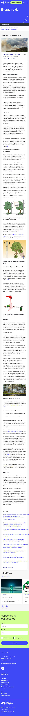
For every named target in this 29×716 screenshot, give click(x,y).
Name (3, 623)
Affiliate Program (5, 695)
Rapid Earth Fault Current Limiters (15, 431)
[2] (7, 146)
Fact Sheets (4, 689)
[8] (4, 406)
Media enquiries (5, 684)
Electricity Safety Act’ (14, 405)
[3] (11, 170)
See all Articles (5, 576)
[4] (18, 231)
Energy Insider (15, 27)
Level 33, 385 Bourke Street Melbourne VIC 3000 (8, 657)
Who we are (4, 693)
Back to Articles (8, 567)
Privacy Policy (4, 709)
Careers (3, 691)
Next (6, 606)
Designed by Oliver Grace (7, 711)
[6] (9, 355)
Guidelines (3, 678)
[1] (14, 92)
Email (3, 630)
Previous (2, 606)
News (7, 27)
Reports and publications (7, 686)
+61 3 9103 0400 (5, 661)
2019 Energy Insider (13, 56)
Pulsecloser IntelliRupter (9, 465)
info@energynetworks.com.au (8, 663)
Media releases (5, 682)
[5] (8, 279)
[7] (23, 368)
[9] (8, 454)
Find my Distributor (16, 3)
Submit (14, 643)
